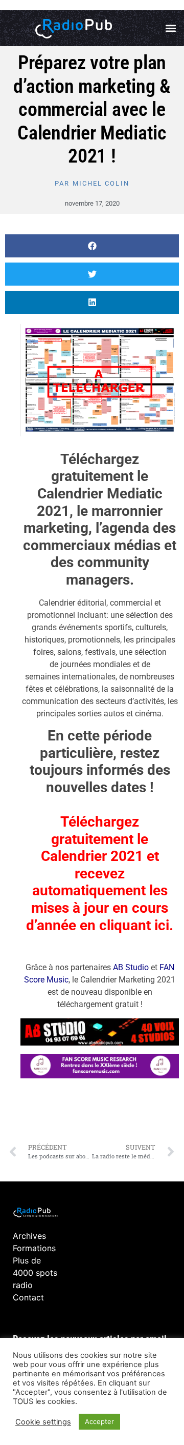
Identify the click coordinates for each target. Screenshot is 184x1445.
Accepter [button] (99, 1421)
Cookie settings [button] (43, 1422)
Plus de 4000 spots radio (35, 1272)
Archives (29, 1236)
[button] (170, 28)
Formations (34, 1248)
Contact (28, 1297)
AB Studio (131, 967)
